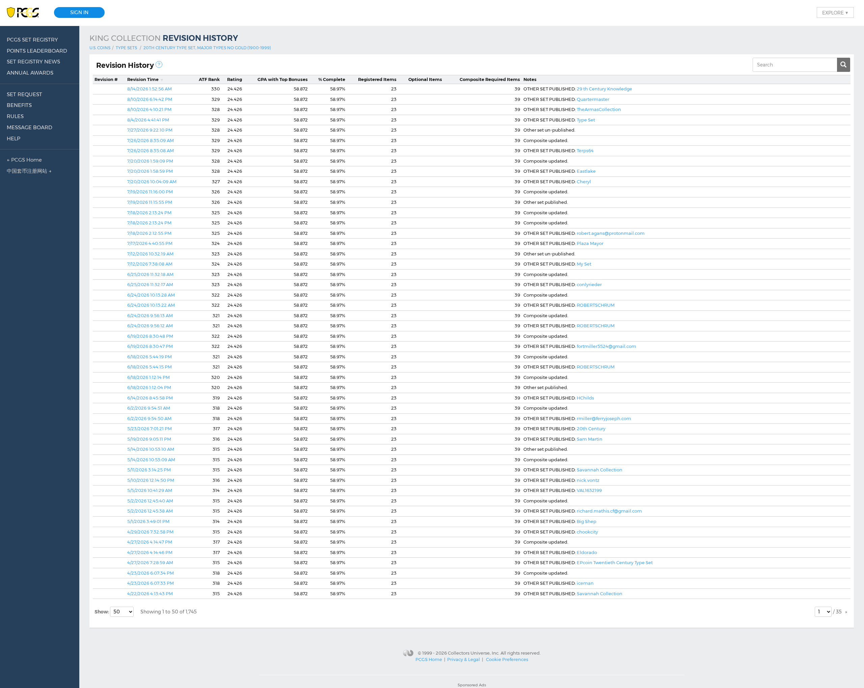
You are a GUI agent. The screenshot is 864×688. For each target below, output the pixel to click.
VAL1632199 (589, 490)
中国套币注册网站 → (29, 171)
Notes (530, 79)
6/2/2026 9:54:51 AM (148, 408)
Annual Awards (30, 73)
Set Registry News (33, 61)
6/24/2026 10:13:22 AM (151, 305)
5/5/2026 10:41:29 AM (149, 490)
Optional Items (425, 79)
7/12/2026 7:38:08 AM (149, 264)
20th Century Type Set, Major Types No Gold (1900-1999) (207, 47)
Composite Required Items (490, 79)
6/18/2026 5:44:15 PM (149, 366)
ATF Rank (209, 79)
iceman (585, 583)
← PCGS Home (24, 160)
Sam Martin (589, 439)
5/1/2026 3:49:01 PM (148, 521)
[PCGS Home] (26, 13)
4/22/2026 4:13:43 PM (150, 593)
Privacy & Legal (463, 659)
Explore (835, 12)
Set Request (24, 94)
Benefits (19, 105)
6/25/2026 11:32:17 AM (150, 284)
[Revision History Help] (159, 64)
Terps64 (585, 150)
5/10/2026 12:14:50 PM (150, 480)
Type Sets (126, 47)
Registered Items (377, 79)
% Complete (331, 79)
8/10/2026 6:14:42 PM (149, 99)
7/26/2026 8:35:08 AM (150, 150)
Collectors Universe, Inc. (474, 652)
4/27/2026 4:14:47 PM (149, 542)
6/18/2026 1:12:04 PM (149, 387)
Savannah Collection (599, 469)
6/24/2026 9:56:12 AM (150, 325)
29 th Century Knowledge (604, 88)
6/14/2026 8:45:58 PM (150, 398)
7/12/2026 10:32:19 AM (150, 253)
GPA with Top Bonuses (283, 79)
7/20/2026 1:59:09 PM (150, 161)
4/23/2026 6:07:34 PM (150, 573)
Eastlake (586, 171)
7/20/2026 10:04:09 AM (152, 181)
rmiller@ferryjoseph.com (604, 418)
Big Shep (586, 521)
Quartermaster (593, 99)
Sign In (79, 12)
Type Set (586, 119)
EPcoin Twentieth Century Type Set (615, 562)
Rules (15, 116)
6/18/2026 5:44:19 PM (149, 356)
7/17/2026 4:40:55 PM (149, 243)
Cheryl (584, 181)
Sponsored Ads (472, 685)
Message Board (29, 127)
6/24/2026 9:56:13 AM (150, 315)
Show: (102, 612)
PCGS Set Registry (32, 39)
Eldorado (587, 552)
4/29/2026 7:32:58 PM (150, 531)
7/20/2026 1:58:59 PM (150, 171)
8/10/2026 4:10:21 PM (149, 109)
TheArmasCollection (599, 109)
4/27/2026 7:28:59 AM (150, 562)
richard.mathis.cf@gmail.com (609, 511)
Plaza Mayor (590, 243)
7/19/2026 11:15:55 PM (149, 202)
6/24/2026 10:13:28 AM (151, 295)
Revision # (106, 79)
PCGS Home (428, 659)
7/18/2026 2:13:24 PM (149, 212)
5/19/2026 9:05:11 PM (149, 439)
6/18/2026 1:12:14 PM (148, 377)
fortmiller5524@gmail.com (606, 346)
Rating (234, 79)
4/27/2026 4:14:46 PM (149, 552)
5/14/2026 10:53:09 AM (151, 459)
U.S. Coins (99, 47)
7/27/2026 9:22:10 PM (149, 130)
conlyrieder (589, 284)
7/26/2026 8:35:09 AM (150, 140)
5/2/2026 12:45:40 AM (150, 500)
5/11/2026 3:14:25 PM (149, 469)
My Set (584, 264)
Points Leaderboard (37, 51)
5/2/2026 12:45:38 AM (150, 511)
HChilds (585, 398)
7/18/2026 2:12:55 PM (149, 233)
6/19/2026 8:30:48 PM (150, 336)
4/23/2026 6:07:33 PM (150, 583)
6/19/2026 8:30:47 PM (150, 346)
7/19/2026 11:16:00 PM (150, 191)
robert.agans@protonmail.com (611, 233)
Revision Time (143, 79)
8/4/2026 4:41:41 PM (148, 119)
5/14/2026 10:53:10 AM (150, 449)
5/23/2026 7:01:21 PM (149, 428)
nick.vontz (588, 480)
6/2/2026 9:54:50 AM (149, 418)
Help (13, 138)
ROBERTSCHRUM (596, 305)
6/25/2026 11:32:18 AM (150, 274)
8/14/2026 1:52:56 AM (149, 88)
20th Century (591, 428)
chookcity (587, 531)
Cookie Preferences (507, 659)
